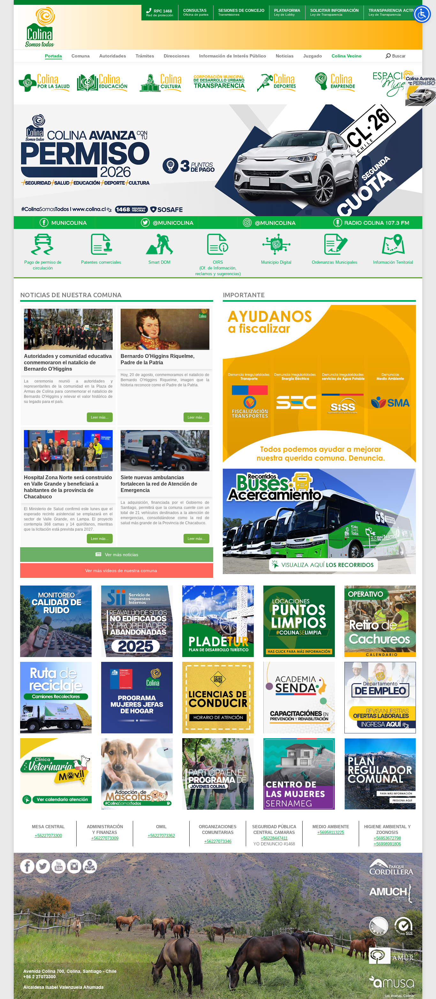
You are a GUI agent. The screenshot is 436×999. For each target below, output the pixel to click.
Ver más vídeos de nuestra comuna (120, 570)
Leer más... (100, 417)
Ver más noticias (121, 554)
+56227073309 (104, 838)
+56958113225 (330, 832)
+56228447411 (274, 838)
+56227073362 (161, 835)
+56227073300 (48, 835)
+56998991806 (387, 844)
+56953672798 (387, 838)
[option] (44, 83)
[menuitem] (159, 5)
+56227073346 (217, 841)
